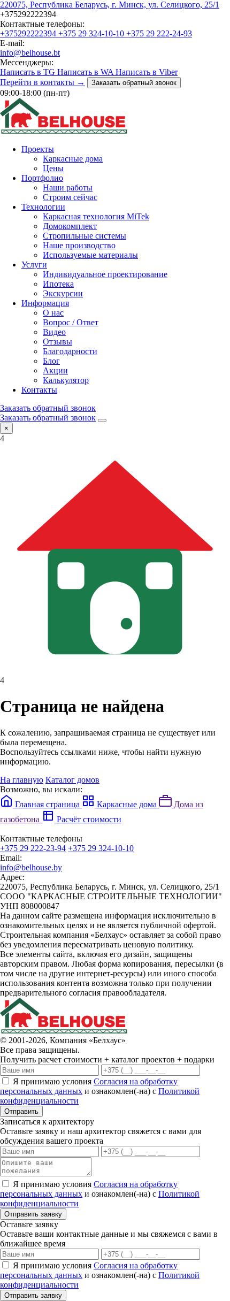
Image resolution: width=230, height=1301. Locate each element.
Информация (45, 303)
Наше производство (79, 245)
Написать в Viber (147, 71)
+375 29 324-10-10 (92, 33)
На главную (21, 779)
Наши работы (68, 187)
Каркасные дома (73, 158)
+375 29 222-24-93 (159, 33)
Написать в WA (86, 71)
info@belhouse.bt (30, 52)
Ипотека (58, 283)
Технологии (43, 206)
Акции (55, 370)
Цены (53, 168)
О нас (53, 312)
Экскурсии (63, 293)
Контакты (39, 389)
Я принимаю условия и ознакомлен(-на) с (100, 1091)
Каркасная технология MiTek (96, 216)
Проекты (37, 149)
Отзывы (57, 341)
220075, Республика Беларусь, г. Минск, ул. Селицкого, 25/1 (109, 4)
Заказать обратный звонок (134, 83)
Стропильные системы (84, 235)
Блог (51, 360)
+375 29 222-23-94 (33, 848)
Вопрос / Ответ (70, 322)
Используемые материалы (90, 254)
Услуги (34, 264)
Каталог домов (72, 779)
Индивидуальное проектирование (105, 274)
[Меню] (102, 420)
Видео (54, 331)
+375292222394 (29, 33)
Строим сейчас (70, 197)
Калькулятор (66, 380)
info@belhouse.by (31, 867)
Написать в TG (28, 71)
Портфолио (42, 177)
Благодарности (70, 351)
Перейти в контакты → (42, 82)
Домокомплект (70, 226)
